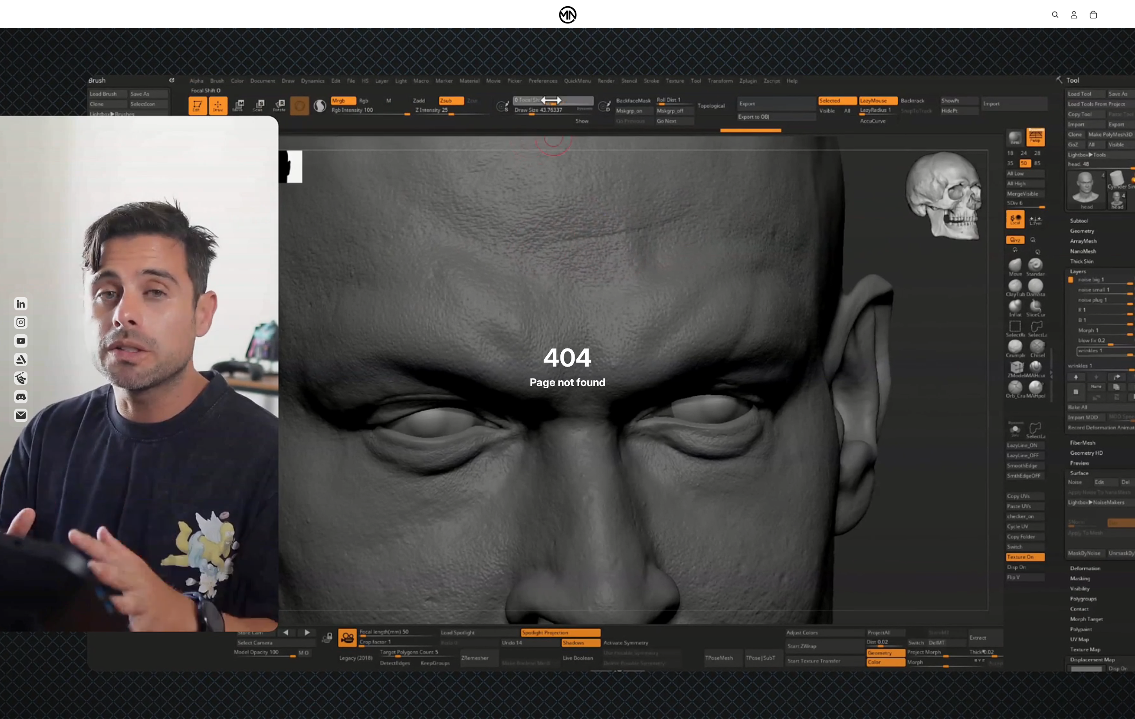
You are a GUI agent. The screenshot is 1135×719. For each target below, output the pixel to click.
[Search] (1055, 14)
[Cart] (1093, 14)
